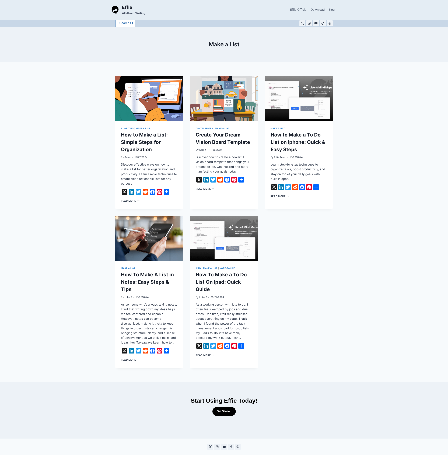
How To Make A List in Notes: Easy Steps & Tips (147, 282)
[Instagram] (309, 23)
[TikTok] (323, 23)
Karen (202, 149)
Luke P (128, 297)
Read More (130, 201)
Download (318, 9)
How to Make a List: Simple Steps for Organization (144, 142)
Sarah (127, 157)
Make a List (143, 128)
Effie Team (280, 157)
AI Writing (127, 128)
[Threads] (330, 23)
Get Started (224, 411)
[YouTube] (316, 23)
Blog (331, 9)
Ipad (198, 268)
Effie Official (298, 9)
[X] (302, 23)
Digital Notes (204, 128)
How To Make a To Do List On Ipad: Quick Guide (221, 282)
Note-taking (228, 268)
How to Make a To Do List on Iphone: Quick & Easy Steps (298, 142)
